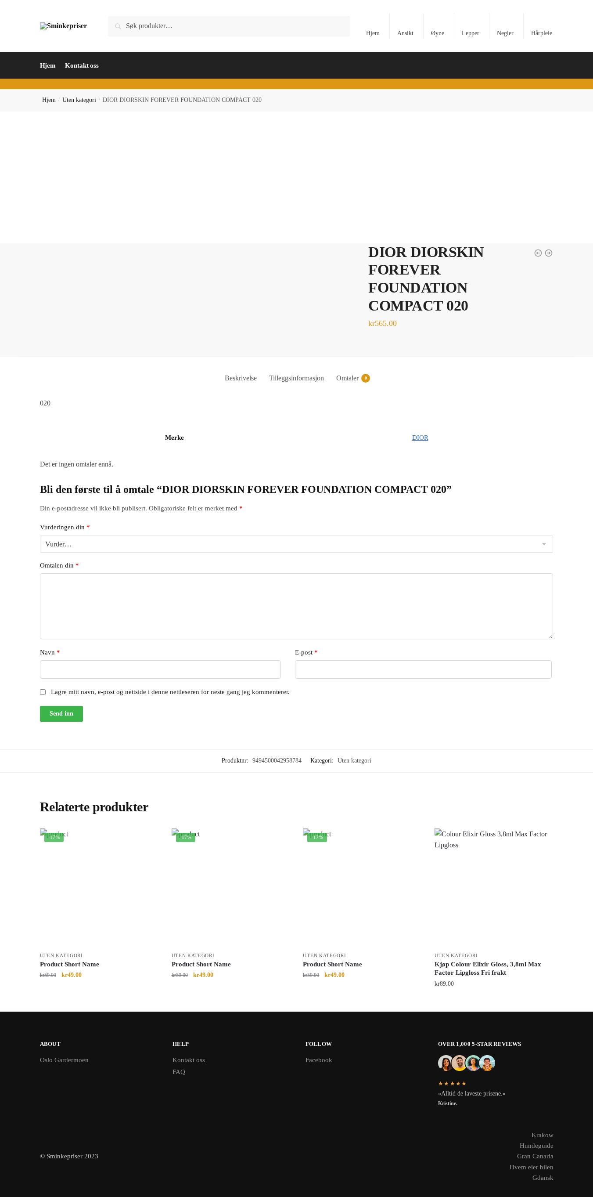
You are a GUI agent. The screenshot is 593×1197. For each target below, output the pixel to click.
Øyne (437, 33)
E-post (306, 652)
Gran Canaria (535, 1156)
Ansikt (405, 33)
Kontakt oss (189, 1059)
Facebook (318, 1059)
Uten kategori (79, 100)
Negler (505, 33)
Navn (50, 652)
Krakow (542, 1135)
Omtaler (347, 378)
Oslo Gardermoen (64, 1059)
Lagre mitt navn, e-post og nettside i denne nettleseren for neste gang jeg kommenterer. (170, 691)
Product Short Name (69, 964)
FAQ (179, 1071)
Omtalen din (59, 565)
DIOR (420, 437)
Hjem (373, 33)
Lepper (470, 33)
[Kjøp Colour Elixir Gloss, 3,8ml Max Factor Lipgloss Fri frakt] (494, 887)
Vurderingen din (65, 527)
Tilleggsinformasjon (296, 378)
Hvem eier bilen (531, 1167)
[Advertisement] (296, 177)
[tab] (241, 371)
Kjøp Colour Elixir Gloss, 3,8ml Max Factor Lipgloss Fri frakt (488, 968)
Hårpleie (541, 33)
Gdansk (542, 1177)
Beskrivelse (241, 378)
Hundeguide (536, 1145)
